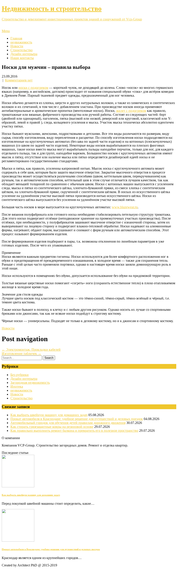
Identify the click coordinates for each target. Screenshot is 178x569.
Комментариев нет (19, 80)
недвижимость (21, 42)
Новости (16, 46)
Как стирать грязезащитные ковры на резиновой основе (51, 426)
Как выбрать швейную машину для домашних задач (48, 415)
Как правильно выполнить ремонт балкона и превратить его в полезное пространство (74, 430)
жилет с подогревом (131, 110)
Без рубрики (19, 375)
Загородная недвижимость (30, 382)
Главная (16, 38)
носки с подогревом (33, 87)
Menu (6, 31)
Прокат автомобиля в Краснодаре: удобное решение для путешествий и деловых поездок (76, 419)
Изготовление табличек (21, 353)
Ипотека (16, 386)
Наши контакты (22, 58)
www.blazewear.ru (125, 207)
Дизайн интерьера (23, 54)
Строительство (21, 50)
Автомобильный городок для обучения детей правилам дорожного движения (67, 423)
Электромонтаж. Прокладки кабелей (31, 349)
